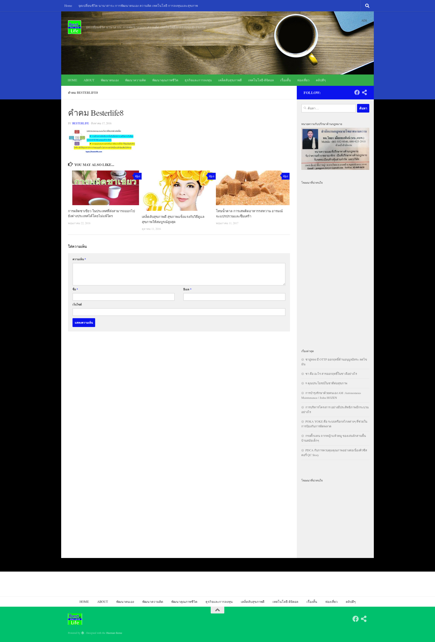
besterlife (80, 123)
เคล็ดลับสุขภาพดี (230, 80)
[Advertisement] (335, 264)
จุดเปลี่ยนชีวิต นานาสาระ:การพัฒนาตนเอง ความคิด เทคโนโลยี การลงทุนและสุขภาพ (138, 5)
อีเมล (187, 289)
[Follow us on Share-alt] (364, 92)
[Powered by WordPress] (82, 633)
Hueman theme (114, 633)
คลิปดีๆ (321, 80)
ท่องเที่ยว (303, 80)
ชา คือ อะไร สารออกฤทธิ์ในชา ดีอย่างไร (331, 374)
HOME (72, 80)
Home (68, 5)
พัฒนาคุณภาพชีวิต (165, 80)
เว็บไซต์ (77, 304)
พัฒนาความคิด (135, 80)
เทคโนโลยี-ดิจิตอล (261, 80)
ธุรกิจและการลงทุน (198, 80)
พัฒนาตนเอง (110, 80)
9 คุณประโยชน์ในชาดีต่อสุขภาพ (326, 383)
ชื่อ (75, 289)
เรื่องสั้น (285, 80)
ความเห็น (79, 259)
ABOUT (89, 80)
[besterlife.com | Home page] (74, 27)
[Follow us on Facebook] (357, 92)
